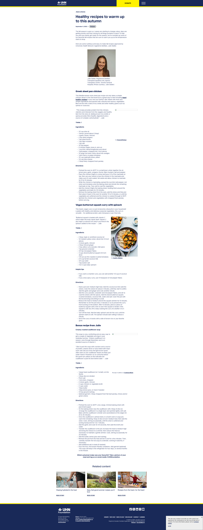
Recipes (92, 26)
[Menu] (143, 3)
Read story (60, 495)
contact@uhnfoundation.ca (86, 519)
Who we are (128, 517)
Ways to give (120, 517)
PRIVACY (133, 522)
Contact (136, 517)
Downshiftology (122, 140)
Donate (128, 3)
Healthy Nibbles (118, 258)
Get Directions (62, 522)
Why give (112, 517)
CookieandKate (128, 372)
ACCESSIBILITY (141, 522)
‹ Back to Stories (80, 12)
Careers (142, 517)
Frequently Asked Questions (82, 521)
